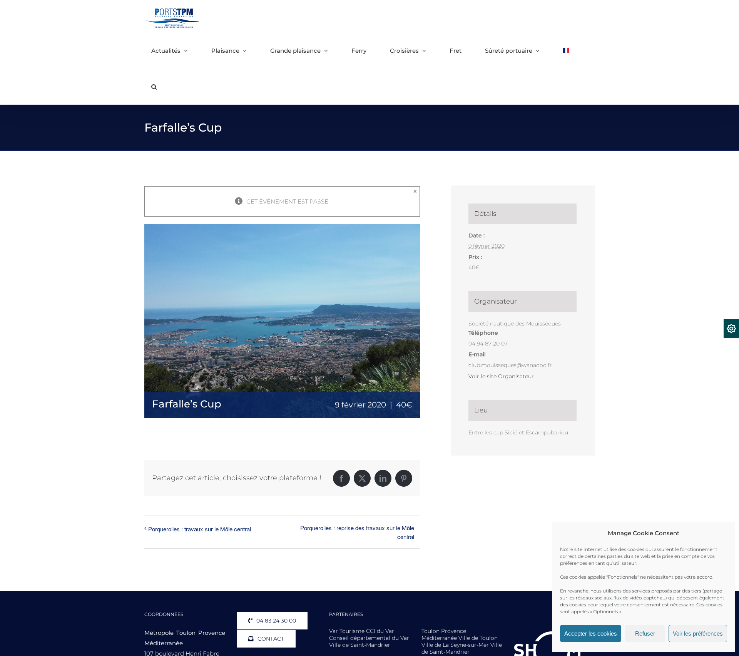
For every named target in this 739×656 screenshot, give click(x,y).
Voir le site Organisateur (501, 376)
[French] (566, 50)
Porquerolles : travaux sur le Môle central (199, 529)
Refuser (645, 633)
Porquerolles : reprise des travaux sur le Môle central (357, 532)
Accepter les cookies (590, 633)
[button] (154, 86)
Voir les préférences (698, 633)
